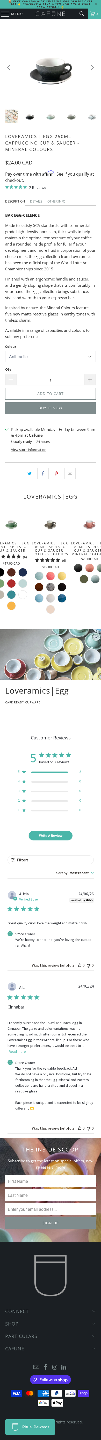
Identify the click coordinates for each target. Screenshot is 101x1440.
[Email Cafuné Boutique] (36, 1367)
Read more (17, 1051)
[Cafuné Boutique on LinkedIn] (64, 1367)
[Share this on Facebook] (42, 473)
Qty (8, 369)
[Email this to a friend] (70, 473)
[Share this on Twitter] (29, 473)
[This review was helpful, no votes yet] (79, 965)
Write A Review (50, 835)
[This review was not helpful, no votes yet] (88, 965)
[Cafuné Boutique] (50, 14)
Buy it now (50, 407)
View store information (28, 449)
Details (36, 201)
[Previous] (9, 68)
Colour (10, 346)
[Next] (92, 68)
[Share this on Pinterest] (56, 473)
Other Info (56, 201)
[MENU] (3, 14)
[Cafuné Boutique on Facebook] (45, 1367)
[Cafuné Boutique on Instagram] (55, 1367)
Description (15, 201)
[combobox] (75, 872)
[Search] (82, 14)
